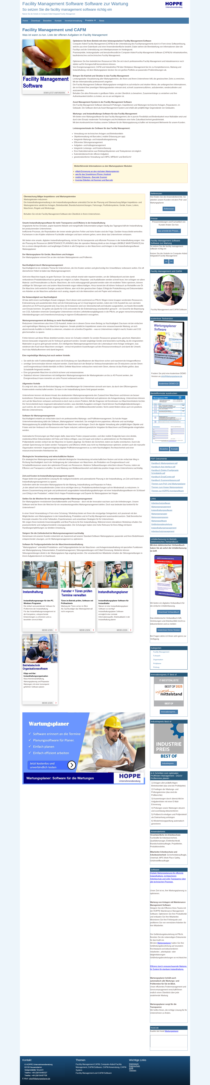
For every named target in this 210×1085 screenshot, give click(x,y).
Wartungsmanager (159, 514)
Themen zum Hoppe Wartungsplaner (167, 487)
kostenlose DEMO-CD (168, 384)
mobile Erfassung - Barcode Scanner (91, 177)
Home (25, 21)
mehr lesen (47, 630)
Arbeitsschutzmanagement (162, 531)
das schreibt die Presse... (169, 231)
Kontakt (58, 21)
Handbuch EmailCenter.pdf (163, 477)
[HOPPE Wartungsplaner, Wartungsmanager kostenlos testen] (169, 598)
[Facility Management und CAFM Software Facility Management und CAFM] (169, 307)
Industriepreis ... (169, 763)
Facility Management (161, 652)
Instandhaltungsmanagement (163, 528)
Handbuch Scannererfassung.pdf (165, 480)
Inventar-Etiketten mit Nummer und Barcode (94, 180)
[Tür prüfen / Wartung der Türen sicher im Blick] (77, 598)
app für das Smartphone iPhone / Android (93, 174)
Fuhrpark (156, 656)
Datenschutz (134, 1066)
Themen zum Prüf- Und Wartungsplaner (168, 484)
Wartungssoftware (159, 521)
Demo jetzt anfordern (54, 92)
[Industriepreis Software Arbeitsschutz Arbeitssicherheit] (169, 757)
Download (35, 21)
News (101, 21)
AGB (131, 1068)
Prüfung (156, 667)
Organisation (158, 660)
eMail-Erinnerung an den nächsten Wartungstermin (97, 171)
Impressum (134, 1064)
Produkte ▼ (90, 20)
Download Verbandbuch (168, 612)
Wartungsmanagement (161, 507)
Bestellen (47, 21)
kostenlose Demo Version (169, 630)
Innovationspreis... (169, 712)
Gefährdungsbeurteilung (161, 524)
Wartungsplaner (164, 943)
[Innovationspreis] (169, 706)
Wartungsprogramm (159, 517)
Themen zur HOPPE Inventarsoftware (167, 491)
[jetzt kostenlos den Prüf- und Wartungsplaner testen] (169, 367)
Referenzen (169, 209)
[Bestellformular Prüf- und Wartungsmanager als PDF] (169, 443)
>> (171, 261)
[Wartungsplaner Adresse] (43, 1076)
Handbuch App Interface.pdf (163, 467)
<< (166, 261)
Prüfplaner (157, 663)
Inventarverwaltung (73, 21)
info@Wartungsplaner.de (171, 376)
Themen (132, 1070)
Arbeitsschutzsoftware (160, 503)
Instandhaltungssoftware (161, 510)
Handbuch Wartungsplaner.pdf (164, 463)
